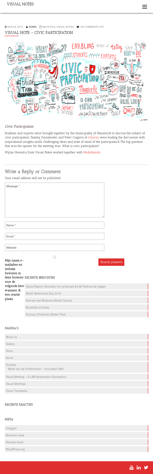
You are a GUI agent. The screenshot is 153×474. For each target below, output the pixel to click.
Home (9, 358)
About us (11, 337)
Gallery (10, 344)
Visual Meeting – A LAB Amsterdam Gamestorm (36, 377)
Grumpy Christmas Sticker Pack (46, 314)
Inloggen (11, 428)
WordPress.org (15, 449)
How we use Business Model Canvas (49, 300)
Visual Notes (65, 26)
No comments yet (92, 26)
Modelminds (91, 152)
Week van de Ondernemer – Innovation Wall (36, 369)
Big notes (48, 26)
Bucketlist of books (37, 307)
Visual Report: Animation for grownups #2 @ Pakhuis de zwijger (66, 286)
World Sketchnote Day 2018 (43, 293)
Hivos (9, 351)
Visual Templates (16, 391)
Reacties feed (14, 442)
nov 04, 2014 (15, 26)
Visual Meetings (16, 384)
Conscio (93, 137)
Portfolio (11, 365)
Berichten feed (15, 435)
